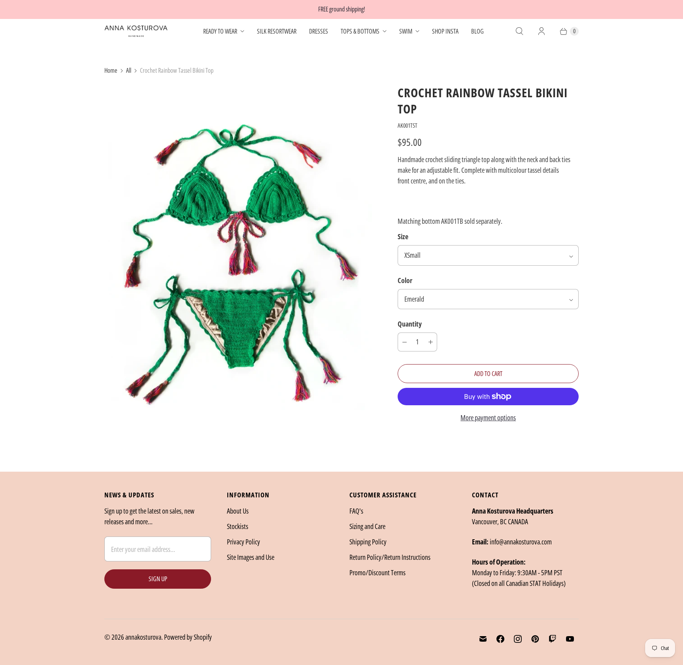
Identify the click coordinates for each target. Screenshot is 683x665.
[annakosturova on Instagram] (517, 639)
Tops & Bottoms (360, 31)
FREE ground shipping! (341, 9)
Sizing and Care (367, 526)
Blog (477, 31)
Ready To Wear (220, 31)
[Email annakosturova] (483, 639)
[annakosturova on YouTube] (570, 639)
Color (405, 280)
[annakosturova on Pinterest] (535, 639)
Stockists (237, 526)
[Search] (519, 31)
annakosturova (143, 637)
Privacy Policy (243, 541)
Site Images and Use (250, 557)
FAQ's (356, 511)
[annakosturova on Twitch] (552, 639)
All (128, 70)
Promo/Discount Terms (377, 572)
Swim (405, 31)
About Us (238, 511)
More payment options (488, 417)
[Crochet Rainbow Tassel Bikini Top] (239, 265)
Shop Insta (445, 31)
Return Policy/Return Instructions (389, 557)
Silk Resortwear (276, 31)
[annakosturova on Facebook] (500, 639)
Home (110, 70)
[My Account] (541, 31)
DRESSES (318, 31)
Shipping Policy (368, 541)
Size (403, 236)
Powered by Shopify (188, 637)
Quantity (410, 324)
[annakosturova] (136, 31)
